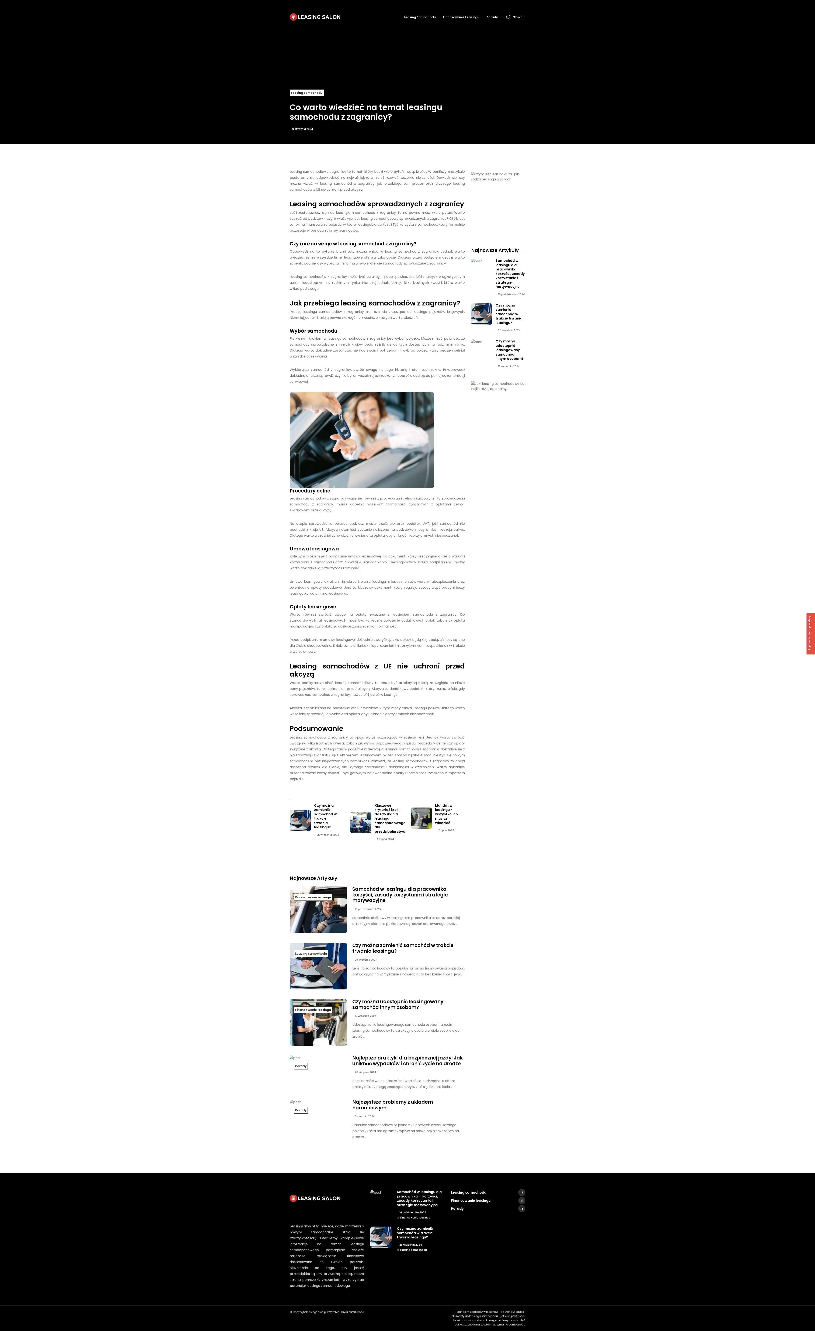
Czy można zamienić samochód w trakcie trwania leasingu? (325, 816)
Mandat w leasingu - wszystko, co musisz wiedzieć (446, 814)
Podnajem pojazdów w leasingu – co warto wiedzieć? (490, 1312)
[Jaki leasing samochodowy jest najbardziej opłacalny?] (499, 386)
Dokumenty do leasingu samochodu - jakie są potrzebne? (487, 1316)
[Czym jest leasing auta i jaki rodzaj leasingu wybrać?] (499, 177)
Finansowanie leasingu (461, 17)
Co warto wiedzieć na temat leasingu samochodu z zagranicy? (366, 112)
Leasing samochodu (420, 17)
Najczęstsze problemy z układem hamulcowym (392, 1105)
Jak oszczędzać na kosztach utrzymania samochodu (490, 1324)
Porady (492, 17)
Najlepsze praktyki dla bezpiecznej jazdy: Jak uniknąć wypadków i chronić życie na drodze (407, 1061)
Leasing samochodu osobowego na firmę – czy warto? (489, 1320)
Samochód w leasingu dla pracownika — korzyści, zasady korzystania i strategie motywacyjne (402, 895)
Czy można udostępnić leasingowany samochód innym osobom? (397, 1004)
